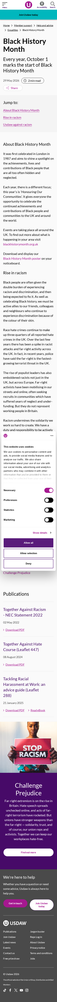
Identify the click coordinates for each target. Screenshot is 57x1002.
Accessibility (42, 7)
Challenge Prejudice (16, 573)
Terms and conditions (41, 953)
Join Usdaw (9, 936)
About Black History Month (21, 110)
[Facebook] (10, 990)
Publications (9, 931)
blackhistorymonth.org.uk (20, 244)
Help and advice (45, 25)
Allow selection (28, 553)
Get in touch (15, 903)
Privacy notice (37, 947)
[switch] (48, 500)
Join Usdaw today (28, 14)
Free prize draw (11, 958)
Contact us (9, 953)
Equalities (13, 29)
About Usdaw (37, 942)
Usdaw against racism (17, 124)
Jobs (32, 958)
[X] (15, 990)
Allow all (28, 542)
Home (6, 25)
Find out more (28, 852)
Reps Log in (36, 936)
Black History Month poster (22, 258)
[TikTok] (4, 990)
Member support (23, 25)
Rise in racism (12, 117)
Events (6, 947)
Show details (40, 532)
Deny (28, 563)
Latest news (9, 942)
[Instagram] (26, 990)
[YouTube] (21, 990)
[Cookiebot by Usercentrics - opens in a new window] (40, 436)
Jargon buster (37, 931)
